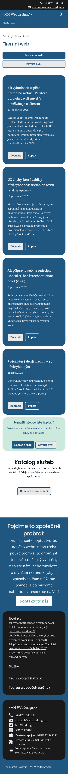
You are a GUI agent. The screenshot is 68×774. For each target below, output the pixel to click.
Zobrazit (15, 155)
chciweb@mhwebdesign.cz (48, 7)
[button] (34, 23)
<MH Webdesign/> (17, 14)
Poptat (32, 155)
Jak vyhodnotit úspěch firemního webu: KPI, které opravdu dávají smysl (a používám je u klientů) (32, 627)
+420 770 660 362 (54, 3)
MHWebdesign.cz (40, 766)
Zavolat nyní (34, 63)
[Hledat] (60, 14)
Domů (6, 36)
